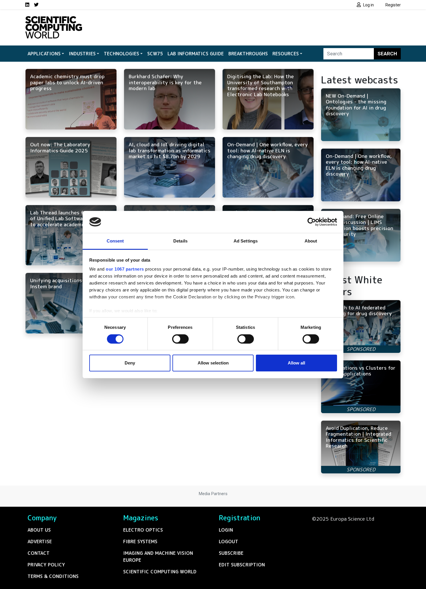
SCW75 (155, 53)
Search (387, 53)
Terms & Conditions (53, 576)
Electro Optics (143, 530)
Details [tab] (180, 240)
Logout (228, 541)
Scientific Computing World (159, 571)
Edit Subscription (242, 564)
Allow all (296, 362)
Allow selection (213, 362)
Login (226, 530)
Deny (130, 362)
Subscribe (231, 553)
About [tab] (311, 240)
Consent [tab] (115, 240)
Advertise (40, 541)
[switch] (180, 339)
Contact (39, 553)
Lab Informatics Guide (196, 53)
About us (39, 530)
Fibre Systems (140, 541)
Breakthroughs (248, 53)
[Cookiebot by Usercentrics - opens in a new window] (311, 222)
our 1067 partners (125, 269)
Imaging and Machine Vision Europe (158, 556)
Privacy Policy (46, 564)
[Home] (53, 20)
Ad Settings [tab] (246, 240)
